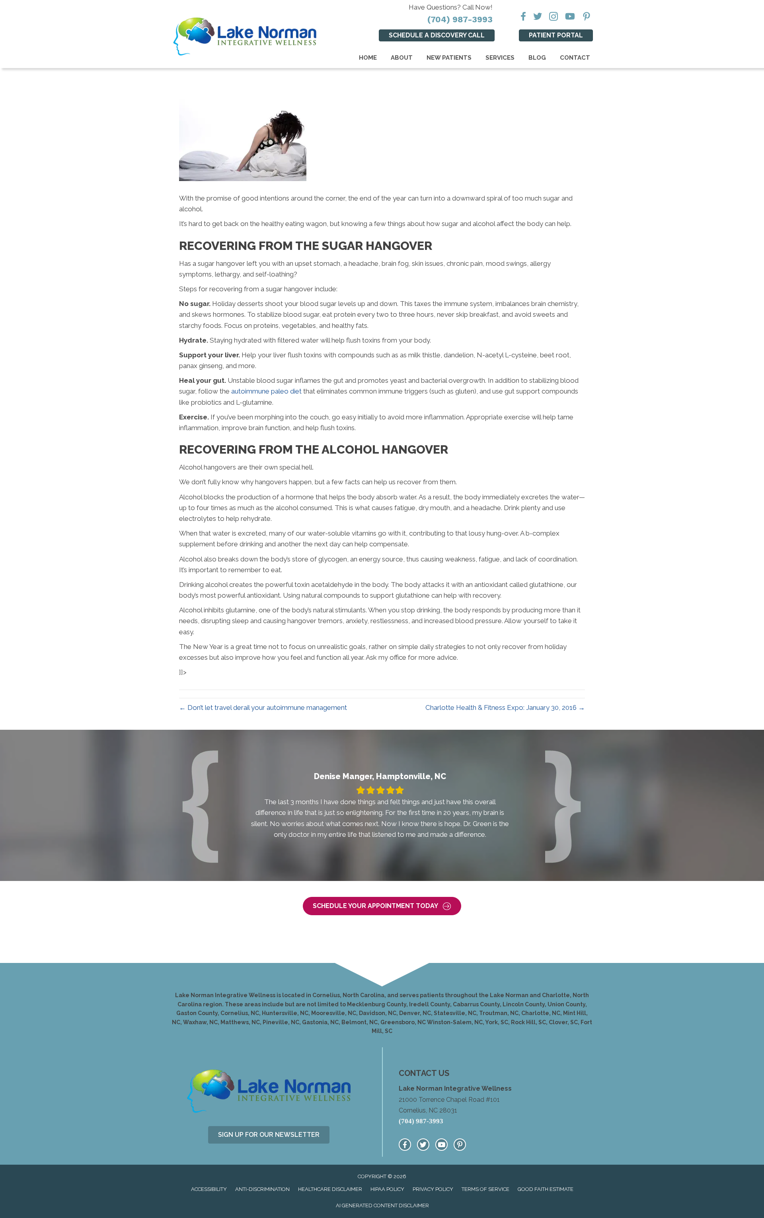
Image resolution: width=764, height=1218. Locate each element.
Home (368, 57)
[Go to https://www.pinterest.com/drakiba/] (460, 1144)
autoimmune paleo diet (266, 391)
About (402, 57)
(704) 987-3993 (460, 19)
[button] (382, 906)
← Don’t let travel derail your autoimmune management (263, 707)
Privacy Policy (433, 1189)
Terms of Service (485, 1189)
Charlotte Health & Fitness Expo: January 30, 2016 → (505, 707)
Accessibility (209, 1189)
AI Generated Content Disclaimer (382, 1205)
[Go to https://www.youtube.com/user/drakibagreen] (441, 1144)
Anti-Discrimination (262, 1189)
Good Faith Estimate (545, 1189)
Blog (537, 57)
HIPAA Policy (387, 1189)
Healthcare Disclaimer (330, 1189)
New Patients (449, 57)
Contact (575, 57)
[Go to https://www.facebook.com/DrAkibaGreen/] (405, 1144)
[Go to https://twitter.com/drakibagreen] (423, 1144)
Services (500, 57)
